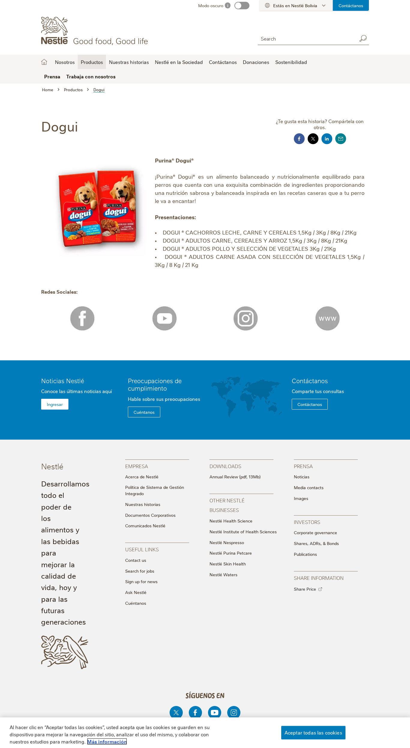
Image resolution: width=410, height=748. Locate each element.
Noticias (301, 476)
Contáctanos (351, 5)
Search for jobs (139, 571)
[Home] (95, 31)
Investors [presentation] (307, 521)
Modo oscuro (210, 5)
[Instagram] (233, 712)
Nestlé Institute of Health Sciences (243, 531)
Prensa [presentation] (303, 465)
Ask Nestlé (135, 592)
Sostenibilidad (291, 62)
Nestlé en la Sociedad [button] (179, 62)
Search (363, 38)
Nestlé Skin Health (228, 563)
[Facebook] (195, 712)
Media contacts (309, 487)
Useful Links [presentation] (142, 549)
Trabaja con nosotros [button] (91, 76)
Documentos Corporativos (150, 515)
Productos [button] (92, 62)
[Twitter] (176, 712)
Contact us (135, 560)
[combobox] (306, 38)
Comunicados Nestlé (145, 525)
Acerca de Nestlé (141, 476)
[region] (205, 732)
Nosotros (44, 62)
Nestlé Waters (223, 574)
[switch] (241, 5)
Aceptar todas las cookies (313, 732)
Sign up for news (141, 581)
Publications (305, 554)
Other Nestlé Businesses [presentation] (227, 505)
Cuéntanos (144, 412)
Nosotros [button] (65, 62)
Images (301, 498)
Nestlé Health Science (231, 520)
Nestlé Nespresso (227, 542)
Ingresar (55, 404)
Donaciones (256, 62)
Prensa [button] (52, 76)
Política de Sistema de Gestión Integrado (154, 490)
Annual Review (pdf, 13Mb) (235, 476)
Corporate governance (315, 532)
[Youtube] (214, 712)
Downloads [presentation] (225, 465)
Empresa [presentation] (136, 465)
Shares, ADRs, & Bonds (316, 543)
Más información (107, 741)
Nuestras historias (129, 62)
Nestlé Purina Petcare (231, 553)
